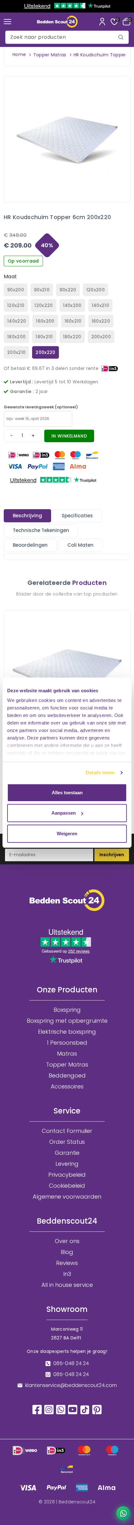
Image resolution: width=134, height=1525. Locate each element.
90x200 (15, 290)
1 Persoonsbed (67, 1043)
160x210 (73, 321)
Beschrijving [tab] (27, 515)
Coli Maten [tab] (80, 545)
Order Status (67, 1142)
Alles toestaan (67, 792)
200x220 (45, 352)
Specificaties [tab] (77, 515)
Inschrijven (111, 855)
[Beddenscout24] (57, 22)
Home (19, 54)
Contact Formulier (67, 1131)
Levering (67, 1164)
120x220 (43, 305)
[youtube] (72, 1409)
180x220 (72, 337)
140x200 (72, 305)
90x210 (42, 290)
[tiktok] (84, 1409)
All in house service (67, 1285)
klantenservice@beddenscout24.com (71, 1385)
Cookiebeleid (67, 1186)
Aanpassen (63, 813)
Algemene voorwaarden (67, 1197)
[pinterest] (97, 1409)
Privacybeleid (67, 1175)
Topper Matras (49, 55)
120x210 (15, 305)
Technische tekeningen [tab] (41, 530)
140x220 (16, 321)
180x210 (44, 337)
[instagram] (49, 1409)
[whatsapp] (60, 1409)
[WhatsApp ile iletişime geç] (123, 1513)
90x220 (68, 290)
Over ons (67, 1241)
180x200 (16, 337)
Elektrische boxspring (67, 1032)
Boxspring (67, 1010)
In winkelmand (69, 436)
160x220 (101, 321)
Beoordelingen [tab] (30, 545)
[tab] (27, 515)
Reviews (67, 1263)
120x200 (95, 290)
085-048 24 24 (71, 1363)
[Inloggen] (102, 21)
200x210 (16, 352)
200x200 (101, 337)
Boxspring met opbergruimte (67, 1021)
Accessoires (67, 1086)
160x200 (45, 321)
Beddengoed (67, 1075)
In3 (67, 1274)
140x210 (100, 305)
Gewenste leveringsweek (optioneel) (41, 407)
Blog (67, 1252)
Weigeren (67, 833)
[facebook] (37, 1409)
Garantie (67, 1153)
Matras (67, 1054)
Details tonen (100, 772)
